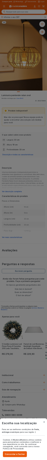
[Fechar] (44, 422)
